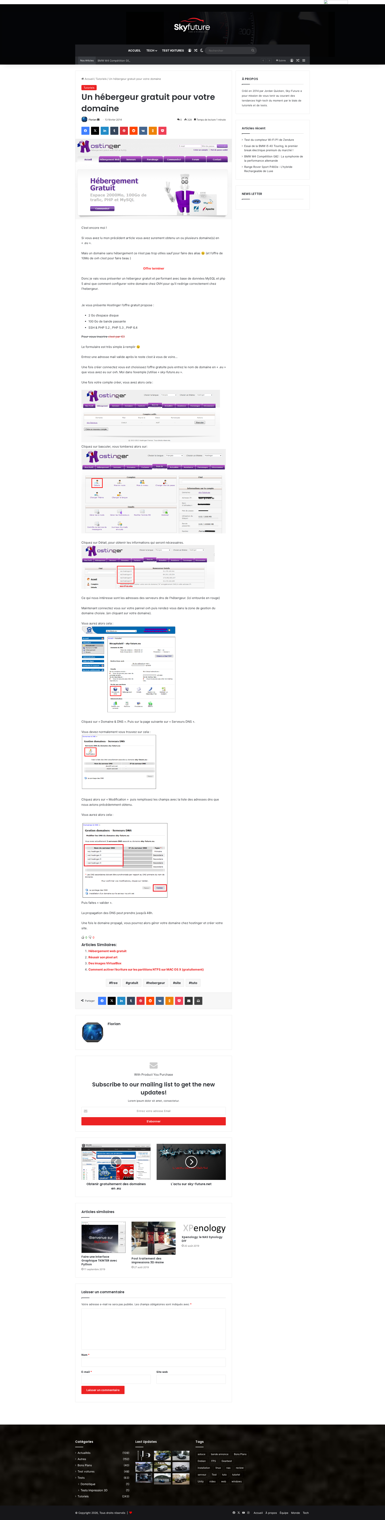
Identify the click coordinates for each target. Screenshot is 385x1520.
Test (214, 1474)
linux (218, 1467)
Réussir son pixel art (103, 957)
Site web (162, 1371)
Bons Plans (85, 1465)
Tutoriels (101, 78)
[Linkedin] (105, 131)
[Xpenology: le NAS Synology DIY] (204, 1227)
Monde (295, 1512)
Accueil (134, 50)
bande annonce (219, 1454)
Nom (85, 1354)
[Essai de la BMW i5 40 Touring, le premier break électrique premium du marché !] (162, 1455)
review (240, 1467)
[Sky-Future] (192, 24)
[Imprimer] (198, 1001)
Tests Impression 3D (94, 1490)
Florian (92, 119)
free (114, 983)
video (212, 1481)
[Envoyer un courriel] (98, 119)
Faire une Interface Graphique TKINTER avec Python (99, 1260)
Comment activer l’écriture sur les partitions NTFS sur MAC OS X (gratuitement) (146, 969)
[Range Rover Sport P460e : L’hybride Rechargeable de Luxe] (143, 1467)
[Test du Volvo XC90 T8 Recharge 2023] (180, 1479)
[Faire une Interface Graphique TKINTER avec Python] (103, 1237)
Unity (201, 1481)
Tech (150, 50)
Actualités (84, 1452)
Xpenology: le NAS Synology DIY (202, 1239)
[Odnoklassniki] (153, 131)
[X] (95, 131)
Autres (82, 1459)
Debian (202, 1460)
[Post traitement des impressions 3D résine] (154, 1238)
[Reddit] (134, 131)
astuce (201, 1454)
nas (228, 1467)
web (223, 1481)
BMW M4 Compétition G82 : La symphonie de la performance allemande (143, 60)
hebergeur (156, 983)
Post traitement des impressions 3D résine (148, 1260)
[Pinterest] (124, 131)
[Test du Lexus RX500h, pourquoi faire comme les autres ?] (162, 1479)
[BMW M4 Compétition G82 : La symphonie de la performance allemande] (180, 1455)
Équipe (284, 1512)
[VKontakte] (143, 131)
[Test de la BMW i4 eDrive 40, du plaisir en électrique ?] (143, 1478)
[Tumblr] (114, 131)
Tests (81, 1477)
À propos (271, 1512)
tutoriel (236, 1474)
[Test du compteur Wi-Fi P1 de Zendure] (143, 1455)
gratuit (133, 983)
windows (237, 1481)
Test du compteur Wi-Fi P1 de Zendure (269, 139)
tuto (194, 983)
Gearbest (227, 1460)
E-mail (86, 1371)
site (178, 983)
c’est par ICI (116, 336)
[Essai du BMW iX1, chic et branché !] (162, 1467)
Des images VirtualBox (105, 963)
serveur (202, 1474)
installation (204, 1467)
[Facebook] (85, 131)
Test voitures (173, 50)
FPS (213, 1460)
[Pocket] (162, 131)
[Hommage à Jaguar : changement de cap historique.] (180, 1467)
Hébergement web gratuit (107, 951)
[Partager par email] (189, 1001)
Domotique (88, 1484)
